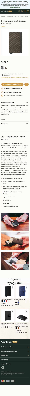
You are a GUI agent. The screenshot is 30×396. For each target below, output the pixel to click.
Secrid (3, 26)
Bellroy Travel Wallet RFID (21, 324)
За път (17, 16)
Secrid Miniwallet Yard (7, 323)
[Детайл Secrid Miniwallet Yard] (8, 315)
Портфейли (24, 16)
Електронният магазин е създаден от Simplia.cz (12, 373)
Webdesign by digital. (7, 374)
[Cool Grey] (2, 68)
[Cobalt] (18, 302)
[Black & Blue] (4, 301)
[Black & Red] (6, 301)
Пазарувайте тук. (15, 7)
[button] (26, 84)
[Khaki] (6, 68)
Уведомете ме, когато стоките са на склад (14, 77)
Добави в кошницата (12, 84)
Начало (3, 16)
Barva (2, 66)
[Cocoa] (18, 328)
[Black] (2, 301)
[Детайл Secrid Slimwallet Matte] (8, 291)
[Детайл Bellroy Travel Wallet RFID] (22, 315)
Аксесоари (10, 16)
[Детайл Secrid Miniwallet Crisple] (22, 291)
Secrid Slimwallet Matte (8, 299)
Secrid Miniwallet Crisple (20, 300)
